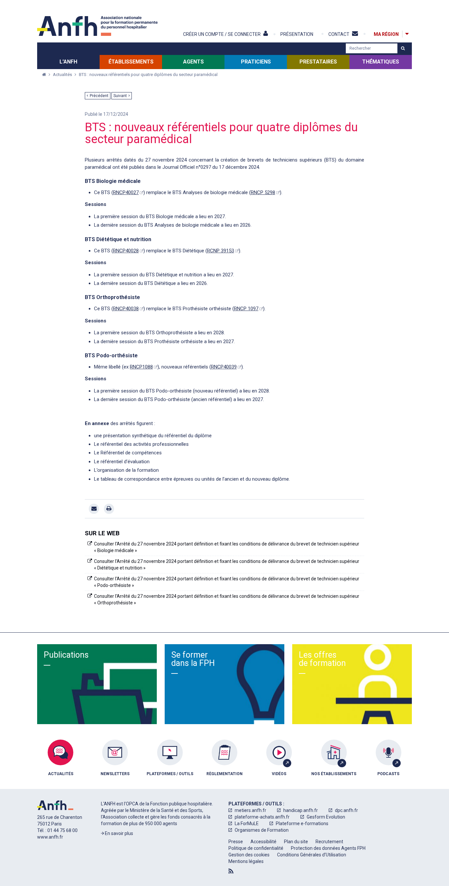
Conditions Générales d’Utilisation (311, 854)
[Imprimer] (109, 509)
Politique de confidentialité (255, 848)
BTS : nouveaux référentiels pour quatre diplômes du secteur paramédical (148, 74)
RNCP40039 (224, 367)
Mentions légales (246, 861)
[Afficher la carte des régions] (407, 34)
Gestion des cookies (249, 854)
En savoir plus (118, 833)
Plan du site (296, 841)
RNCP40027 (126, 192)
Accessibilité (263, 841)
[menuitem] (60, 763)
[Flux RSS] (230, 871)
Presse (235, 841)
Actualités (63, 74)
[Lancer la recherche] (402, 48)
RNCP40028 (126, 251)
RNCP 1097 (246, 309)
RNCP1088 (141, 367)
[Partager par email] (94, 509)
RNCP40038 (126, 309)
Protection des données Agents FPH (328, 848)
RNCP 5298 (263, 192)
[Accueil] (98, 26)
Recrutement (329, 841)
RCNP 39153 (220, 251)
